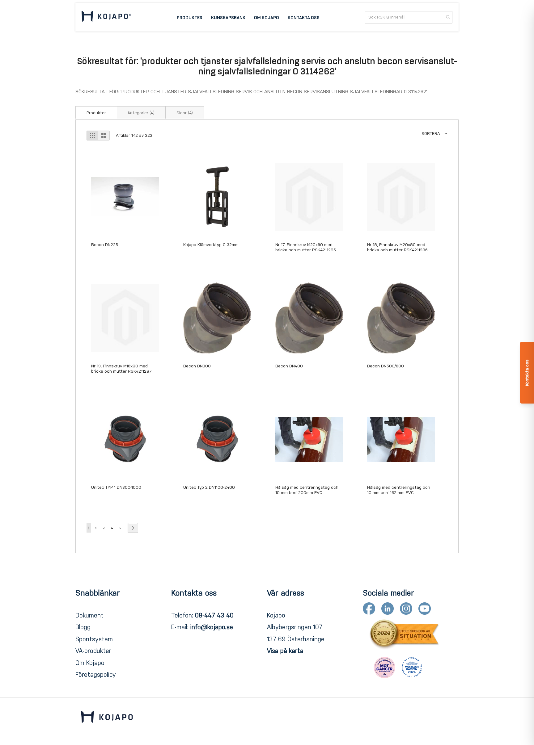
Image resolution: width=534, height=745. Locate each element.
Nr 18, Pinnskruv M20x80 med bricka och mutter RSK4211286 (397, 247)
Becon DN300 (197, 366)
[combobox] (408, 17)
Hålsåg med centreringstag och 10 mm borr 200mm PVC (306, 490)
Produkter (96, 112)
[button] (434, 133)
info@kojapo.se (211, 627)
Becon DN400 (289, 366)
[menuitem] (189, 17)
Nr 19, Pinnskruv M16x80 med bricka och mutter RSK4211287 (121, 368)
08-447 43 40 (214, 615)
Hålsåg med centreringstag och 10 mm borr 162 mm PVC (398, 490)
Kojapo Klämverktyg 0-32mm (211, 244)
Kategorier (141, 112)
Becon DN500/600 (385, 366)
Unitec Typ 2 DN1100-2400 (209, 487)
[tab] (96, 112)
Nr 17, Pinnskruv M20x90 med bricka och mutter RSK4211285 (305, 247)
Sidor (184, 112)
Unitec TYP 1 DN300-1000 (116, 487)
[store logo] (106, 17)
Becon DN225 (104, 244)
